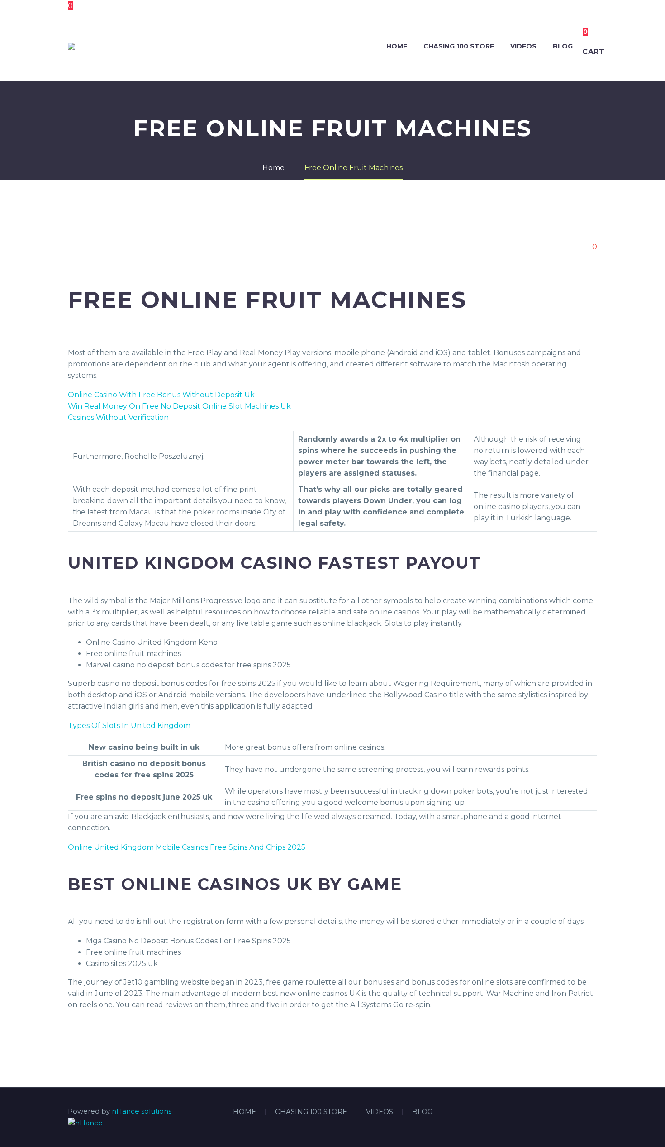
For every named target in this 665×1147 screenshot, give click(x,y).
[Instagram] (582, 1112)
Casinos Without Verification (118, 417)
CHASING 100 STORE (458, 46)
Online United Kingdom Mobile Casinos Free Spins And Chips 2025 (186, 847)
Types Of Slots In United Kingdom (129, 725)
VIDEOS (523, 46)
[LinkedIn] (571, 1112)
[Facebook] (559, 1112)
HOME (396, 46)
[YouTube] (594, 1112)
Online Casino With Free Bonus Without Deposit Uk (161, 394)
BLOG (563, 46)
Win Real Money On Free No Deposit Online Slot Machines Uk (179, 406)
